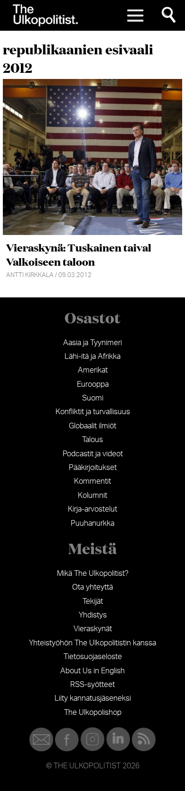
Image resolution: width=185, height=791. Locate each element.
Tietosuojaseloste (93, 657)
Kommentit (92, 481)
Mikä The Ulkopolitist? (93, 573)
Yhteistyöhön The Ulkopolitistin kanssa (92, 643)
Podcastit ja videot (93, 454)
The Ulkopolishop (92, 712)
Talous (92, 439)
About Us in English (92, 671)
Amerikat (93, 370)
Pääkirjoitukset (93, 467)
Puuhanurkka (92, 523)
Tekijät (93, 601)
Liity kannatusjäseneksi (93, 698)
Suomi (92, 398)
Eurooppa (93, 384)
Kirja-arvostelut (92, 509)
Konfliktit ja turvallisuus (93, 412)
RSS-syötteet (92, 684)
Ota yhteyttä (92, 587)
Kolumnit (92, 495)
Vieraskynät (93, 629)
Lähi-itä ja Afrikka (92, 356)
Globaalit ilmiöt (92, 426)
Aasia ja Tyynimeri (92, 343)
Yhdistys (93, 615)
